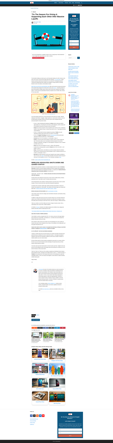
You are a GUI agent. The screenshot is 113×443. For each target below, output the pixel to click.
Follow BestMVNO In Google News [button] (38, 57)
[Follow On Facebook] (31, 415)
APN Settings (77, 2)
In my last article (58, 79)
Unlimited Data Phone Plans (40, 359)
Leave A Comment (35, 319)
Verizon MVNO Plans (57, 388)
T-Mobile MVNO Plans (40, 374)
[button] (81, 2)
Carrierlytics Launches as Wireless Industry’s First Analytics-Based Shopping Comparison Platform (36, 340)
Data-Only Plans (57, 403)
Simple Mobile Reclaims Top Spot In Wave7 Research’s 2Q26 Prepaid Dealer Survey (73, 77)
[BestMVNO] (32, 2)
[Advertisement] (48, 69)
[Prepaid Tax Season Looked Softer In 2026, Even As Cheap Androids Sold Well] (48, 335)
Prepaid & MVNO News (34, 8)
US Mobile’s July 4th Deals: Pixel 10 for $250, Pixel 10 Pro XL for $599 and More (73, 85)
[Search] (78, 58)
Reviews (66, 2)
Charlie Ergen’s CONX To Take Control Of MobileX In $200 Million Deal (73, 68)
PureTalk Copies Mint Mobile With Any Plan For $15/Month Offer (73, 73)
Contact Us (32, 424)
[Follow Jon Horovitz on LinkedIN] (39, 22)
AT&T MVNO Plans (40, 388)
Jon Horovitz (41, 269)
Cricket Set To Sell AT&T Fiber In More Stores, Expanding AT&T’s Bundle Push (60, 339)
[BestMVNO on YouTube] (79, 5)
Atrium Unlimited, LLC (52, 283)
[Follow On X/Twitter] (34, 415)
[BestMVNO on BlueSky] (81, 5)
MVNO (55, 2)
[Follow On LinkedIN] (40, 415)
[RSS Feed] (37, 415)
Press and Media (33, 420)
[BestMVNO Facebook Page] (75, 5)
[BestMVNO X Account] (76, 5)
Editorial (34, 11)
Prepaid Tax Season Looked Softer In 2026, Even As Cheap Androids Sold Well (48, 339)
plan (56, 135)
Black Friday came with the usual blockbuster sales (40, 86)
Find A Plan (61, 2)
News (70, 2)
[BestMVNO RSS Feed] (77, 5)
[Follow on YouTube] (43, 415)
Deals (73, 2)
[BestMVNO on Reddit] (80, 5)
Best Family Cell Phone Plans (57, 375)
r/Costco (38, 207)
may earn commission (55, 0)
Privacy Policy (32, 422)
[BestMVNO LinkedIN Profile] (73, 5)
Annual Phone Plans (40, 401)
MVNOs (54, 87)
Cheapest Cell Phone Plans (57, 360)
